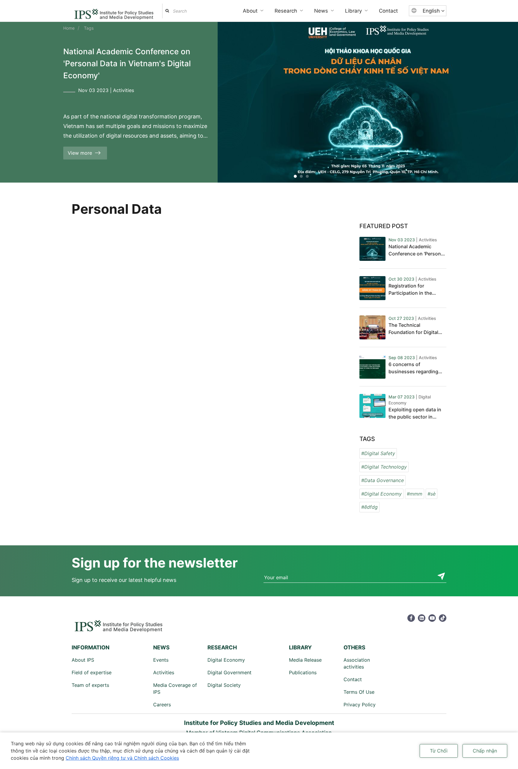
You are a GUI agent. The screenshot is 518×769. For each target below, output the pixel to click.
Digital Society (224, 685)
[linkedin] (421, 618)
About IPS (83, 660)
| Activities (426, 239)
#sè (431, 494)
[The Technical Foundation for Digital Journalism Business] (372, 327)
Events (160, 660)
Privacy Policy (360, 705)
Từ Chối (439, 751)
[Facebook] (411, 618)
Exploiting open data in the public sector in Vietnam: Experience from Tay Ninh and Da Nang (415, 413)
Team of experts (90, 685)
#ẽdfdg (369, 507)
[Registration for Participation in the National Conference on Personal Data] (372, 288)
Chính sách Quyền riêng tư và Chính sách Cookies (122, 758)
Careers (162, 705)
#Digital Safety (378, 453)
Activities (123, 90)
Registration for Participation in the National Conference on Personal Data (416, 290)
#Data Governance (382, 480)
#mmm (414, 494)
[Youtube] (432, 618)
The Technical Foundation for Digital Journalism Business (413, 329)
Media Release (305, 660)
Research (286, 11)
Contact (388, 11)
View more (80, 153)
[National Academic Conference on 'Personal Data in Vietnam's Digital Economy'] (372, 249)
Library (353, 11)
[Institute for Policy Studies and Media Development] (114, 12)
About (250, 11)
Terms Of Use (359, 692)
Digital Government (229, 672)
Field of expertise (92, 672)
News (321, 11)
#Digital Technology (384, 467)
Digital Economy (226, 660)
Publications (303, 672)
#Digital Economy (381, 494)
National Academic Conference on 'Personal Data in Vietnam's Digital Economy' (127, 63)
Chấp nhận (485, 751)
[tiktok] (442, 618)
